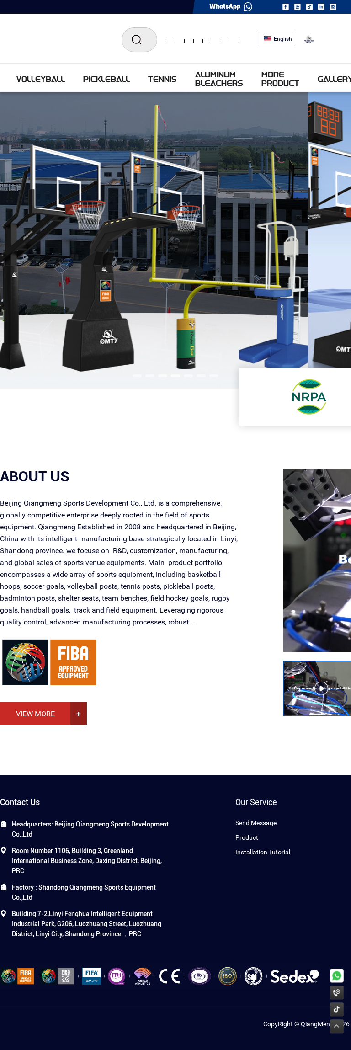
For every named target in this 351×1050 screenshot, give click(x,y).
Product (246, 837)
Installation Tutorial (262, 852)
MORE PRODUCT (280, 78)
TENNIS (162, 79)
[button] (137, 375)
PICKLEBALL (106, 79)
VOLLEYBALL (40, 79)
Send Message (256, 822)
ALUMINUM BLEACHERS (219, 78)
